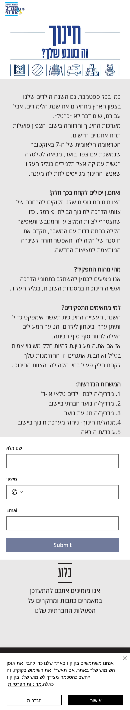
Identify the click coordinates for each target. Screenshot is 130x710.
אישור (96, 700)
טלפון (11, 479)
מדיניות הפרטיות (25, 683)
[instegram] (16, 9)
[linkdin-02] (23, 9)
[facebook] (19, 9)
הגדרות (34, 700)
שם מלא (14, 448)
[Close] (121, 662)
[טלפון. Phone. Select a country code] (17, 492)
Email (12, 510)
